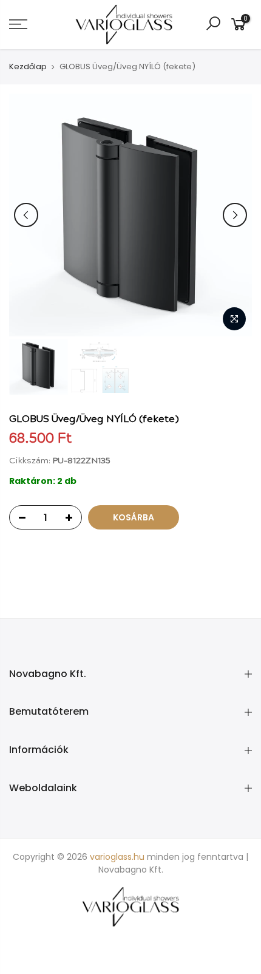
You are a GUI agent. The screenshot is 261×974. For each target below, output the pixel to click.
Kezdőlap (28, 66)
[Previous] (26, 215)
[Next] (235, 215)
